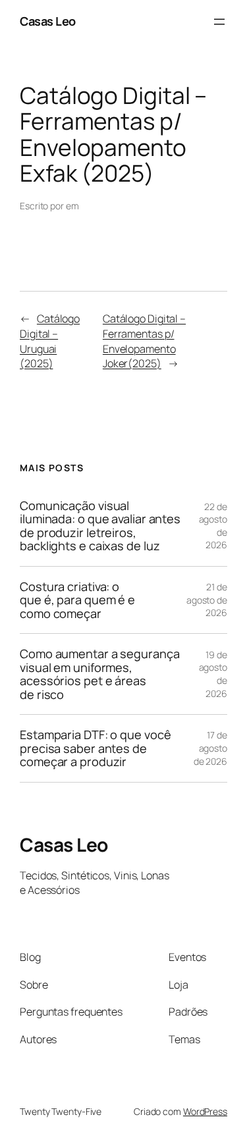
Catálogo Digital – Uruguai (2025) (50, 341)
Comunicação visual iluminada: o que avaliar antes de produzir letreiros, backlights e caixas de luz (100, 526)
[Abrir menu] (219, 22)
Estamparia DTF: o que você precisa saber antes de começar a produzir (95, 748)
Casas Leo (48, 21)
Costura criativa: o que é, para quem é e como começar (77, 600)
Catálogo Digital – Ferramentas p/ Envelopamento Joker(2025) (144, 341)
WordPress (205, 1111)
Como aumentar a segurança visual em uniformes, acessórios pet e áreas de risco (100, 674)
